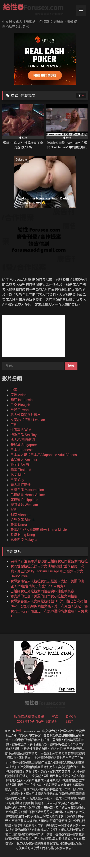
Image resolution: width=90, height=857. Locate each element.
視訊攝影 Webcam (24, 505)
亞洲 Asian (18, 395)
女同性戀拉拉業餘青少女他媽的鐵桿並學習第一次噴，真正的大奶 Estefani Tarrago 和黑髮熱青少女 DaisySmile (47, 571)
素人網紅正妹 (20, 485)
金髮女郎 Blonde (22, 520)
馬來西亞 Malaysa (23, 540)
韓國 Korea (18, 525)
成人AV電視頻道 (22, 440)
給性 (19, 731)
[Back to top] (77, 845)
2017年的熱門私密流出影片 (37, 721)
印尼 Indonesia (21, 400)
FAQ (55, 716)
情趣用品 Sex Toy (23, 435)
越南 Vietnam (20, 515)
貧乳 (13, 510)
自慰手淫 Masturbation (27, 490)
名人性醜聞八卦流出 (25, 415)
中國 (13, 390)
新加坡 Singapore (23, 445)
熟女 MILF (18, 475)
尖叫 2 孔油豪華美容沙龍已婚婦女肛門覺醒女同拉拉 (49, 561)
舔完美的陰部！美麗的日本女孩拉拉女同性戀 (43, 596)
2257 (69, 721)
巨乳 (13, 425)
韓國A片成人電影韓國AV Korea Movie (38, 530)
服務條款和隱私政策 (29, 716)
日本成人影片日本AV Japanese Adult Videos (43, 455)
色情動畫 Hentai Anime (27, 495)
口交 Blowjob (20, 405)
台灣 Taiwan (19, 410)
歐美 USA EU (20, 465)
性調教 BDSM (20, 430)
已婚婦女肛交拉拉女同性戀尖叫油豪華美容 (42, 591)
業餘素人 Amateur (23, 460)
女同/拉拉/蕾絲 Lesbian (27, 420)
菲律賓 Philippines (24, 500)
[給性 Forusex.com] (37, 10)
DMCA (71, 716)
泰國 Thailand (20, 470)
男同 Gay (17, 480)
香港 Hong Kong (22, 535)
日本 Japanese (21, 450)
